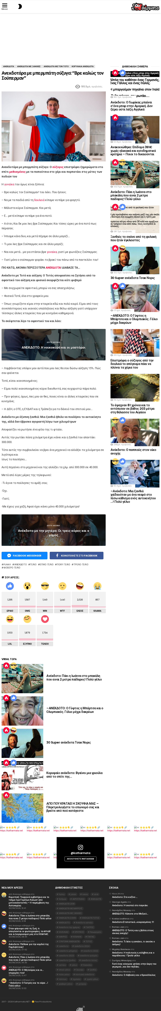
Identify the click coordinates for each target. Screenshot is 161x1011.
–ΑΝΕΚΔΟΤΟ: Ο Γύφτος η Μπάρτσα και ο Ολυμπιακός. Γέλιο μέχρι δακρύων (74, 710)
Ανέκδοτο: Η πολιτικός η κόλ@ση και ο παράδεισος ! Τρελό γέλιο (133, 954)
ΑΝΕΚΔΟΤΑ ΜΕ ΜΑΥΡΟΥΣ (70, 908)
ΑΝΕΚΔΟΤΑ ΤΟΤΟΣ (90, 917)
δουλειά (39, 200)
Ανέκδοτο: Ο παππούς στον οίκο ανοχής (133, 452)
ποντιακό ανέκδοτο (85, 974)
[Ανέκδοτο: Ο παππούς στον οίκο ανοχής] (135, 432)
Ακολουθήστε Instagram (80, 858)
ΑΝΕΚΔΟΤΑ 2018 (67, 903)
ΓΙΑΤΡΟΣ (90, 927)
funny (7, 564)
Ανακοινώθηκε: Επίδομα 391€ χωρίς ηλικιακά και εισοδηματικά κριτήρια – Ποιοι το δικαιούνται (133, 150)
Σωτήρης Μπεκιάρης (122, 960)
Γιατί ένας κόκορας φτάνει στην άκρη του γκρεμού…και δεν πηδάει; (134, 965)
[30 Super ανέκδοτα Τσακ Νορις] (22, 743)
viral (96, 894)
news (85, 894)
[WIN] (13, 665)
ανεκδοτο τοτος (89, 960)
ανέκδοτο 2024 (82, 946)
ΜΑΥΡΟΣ (63, 936)
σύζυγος (58, 167)
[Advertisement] (80, 37)
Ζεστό (6, 665)
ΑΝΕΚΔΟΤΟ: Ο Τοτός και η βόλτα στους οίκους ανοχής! (133, 932)
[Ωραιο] (13, 698)
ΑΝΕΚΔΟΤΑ (53, 267)
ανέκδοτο (63, 946)
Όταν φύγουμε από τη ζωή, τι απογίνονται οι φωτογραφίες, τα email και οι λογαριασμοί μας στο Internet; (29, 931)
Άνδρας (62, 899)
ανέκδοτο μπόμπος (68, 950)
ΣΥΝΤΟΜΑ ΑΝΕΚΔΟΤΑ (69, 941)
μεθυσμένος (17, 171)
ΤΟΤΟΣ (89, 941)
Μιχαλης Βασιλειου (121, 949)
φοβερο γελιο (12, 567)
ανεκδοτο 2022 (90, 950)
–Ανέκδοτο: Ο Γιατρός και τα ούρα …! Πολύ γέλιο (28, 984)
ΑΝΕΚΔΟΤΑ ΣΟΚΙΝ (67, 917)
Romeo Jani (118, 927)
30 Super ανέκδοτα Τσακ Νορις (68, 742)
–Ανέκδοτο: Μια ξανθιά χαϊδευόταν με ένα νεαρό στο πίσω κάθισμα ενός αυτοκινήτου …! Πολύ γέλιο (133, 496)
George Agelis (119, 902)
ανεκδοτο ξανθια (67, 960)
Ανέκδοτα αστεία (84, 922)
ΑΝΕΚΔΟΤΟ (20, 564)
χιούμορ (82, 983)
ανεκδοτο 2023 (66, 955)
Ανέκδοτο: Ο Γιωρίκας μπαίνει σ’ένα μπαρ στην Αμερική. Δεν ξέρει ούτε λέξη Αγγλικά (132, 106)
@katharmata (80, 853)
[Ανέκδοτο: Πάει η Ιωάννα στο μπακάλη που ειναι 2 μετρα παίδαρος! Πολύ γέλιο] (22, 678)
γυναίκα (9, 184)
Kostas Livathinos (120, 918)
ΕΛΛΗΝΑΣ (64, 932)
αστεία (62, 965)
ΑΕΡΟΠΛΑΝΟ (78, 899)
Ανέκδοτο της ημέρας (69, 927)
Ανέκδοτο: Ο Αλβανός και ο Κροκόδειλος (133, 975)
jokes (73, 894)
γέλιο (33, 564)
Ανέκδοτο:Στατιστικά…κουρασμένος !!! (133, 922)
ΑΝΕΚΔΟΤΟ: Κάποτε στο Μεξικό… (130, 913)
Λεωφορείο (95, 932)
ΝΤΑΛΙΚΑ (77, 936)
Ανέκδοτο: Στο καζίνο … (124, 897)
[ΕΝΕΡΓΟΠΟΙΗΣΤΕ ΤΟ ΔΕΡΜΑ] (14, 6)
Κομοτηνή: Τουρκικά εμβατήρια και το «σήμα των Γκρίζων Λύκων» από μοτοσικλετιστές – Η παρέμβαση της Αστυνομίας (29, 901)
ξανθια (93, 969)
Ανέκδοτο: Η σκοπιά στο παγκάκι (130, 905)
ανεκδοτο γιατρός (88, 955)
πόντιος (63, 979)
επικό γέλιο (47, 564)
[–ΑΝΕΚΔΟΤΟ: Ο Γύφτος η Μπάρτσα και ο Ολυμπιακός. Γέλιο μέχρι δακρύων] (22, 711)
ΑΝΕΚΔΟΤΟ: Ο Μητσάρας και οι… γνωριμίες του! (26, 971)
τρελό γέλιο (81, 564)
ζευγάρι (80, 969)
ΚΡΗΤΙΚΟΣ (79, 932)
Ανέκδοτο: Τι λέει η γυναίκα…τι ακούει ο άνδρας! (133, 943)
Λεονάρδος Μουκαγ (121, 910)
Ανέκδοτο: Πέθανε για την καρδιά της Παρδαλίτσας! (29, 945)
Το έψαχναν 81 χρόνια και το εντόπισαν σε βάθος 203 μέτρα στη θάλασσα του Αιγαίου (132, 408)
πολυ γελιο (63, 564)
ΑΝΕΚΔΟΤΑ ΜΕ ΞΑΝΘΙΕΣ (70, 913)
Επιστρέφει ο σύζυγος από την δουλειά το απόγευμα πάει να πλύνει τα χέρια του (132, 364)
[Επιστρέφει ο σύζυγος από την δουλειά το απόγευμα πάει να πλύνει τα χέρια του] (135, 343)
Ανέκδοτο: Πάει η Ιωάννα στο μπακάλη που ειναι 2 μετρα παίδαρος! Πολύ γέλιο (74, 678)
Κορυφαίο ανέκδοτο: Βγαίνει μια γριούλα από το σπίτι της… (74, 775)
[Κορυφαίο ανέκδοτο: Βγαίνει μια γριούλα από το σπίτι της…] (22, 775)
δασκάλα (87, 965)
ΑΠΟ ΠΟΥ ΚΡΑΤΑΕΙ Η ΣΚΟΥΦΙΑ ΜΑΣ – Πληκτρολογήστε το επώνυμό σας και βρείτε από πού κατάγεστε (72, 807)
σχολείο (76, 979)
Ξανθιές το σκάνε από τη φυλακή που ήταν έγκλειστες (133, 238)
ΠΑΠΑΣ (91, 936)
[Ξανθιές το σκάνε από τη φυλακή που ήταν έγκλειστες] (135, 219)
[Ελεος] (13, 730)
